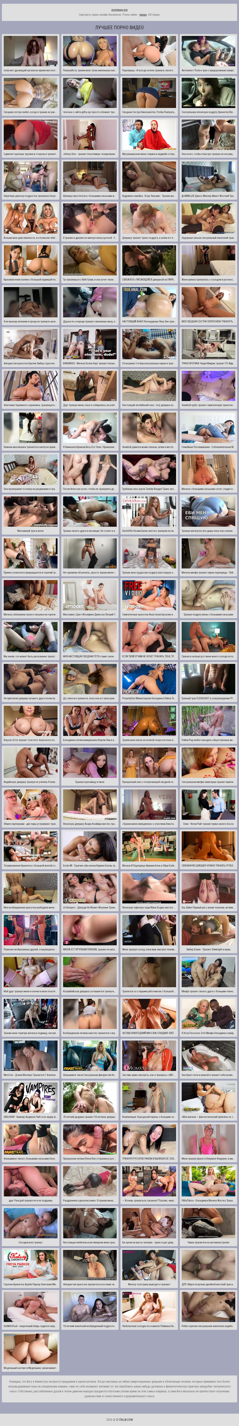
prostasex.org (119, 10)
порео (143, 14)
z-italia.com (124, 1420)
